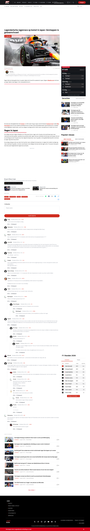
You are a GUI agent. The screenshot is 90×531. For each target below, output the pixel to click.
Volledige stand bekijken (72, 396)
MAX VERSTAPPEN (14, 6)
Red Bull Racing (24, 196)
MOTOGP (21, 6)
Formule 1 (22, 124)
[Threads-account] (55, 521)
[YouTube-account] (48, 521)
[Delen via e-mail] (58, 199)
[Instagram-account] (41, 521)
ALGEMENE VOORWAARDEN (67, 520)
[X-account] (34, 521)
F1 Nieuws (8, 36)
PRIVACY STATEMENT (79, 520)
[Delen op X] (52, 196)
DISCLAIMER (81, 523)
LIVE (41, 6)
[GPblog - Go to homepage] (8, 521)
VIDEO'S (30, 2)
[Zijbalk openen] (15, 2)
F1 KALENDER (42, 2)
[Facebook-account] (38, 521)
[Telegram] (55, 196)
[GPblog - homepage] (7, 2)
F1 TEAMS (48, 2)
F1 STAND (35, 2)
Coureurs (67, 359)
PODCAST (24, 2)
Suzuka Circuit (49, 124)
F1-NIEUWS (6, 6)
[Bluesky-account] (52, 521)
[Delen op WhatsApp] (45, 196)
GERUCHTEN (36, 6)
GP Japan (18, 196)
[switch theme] (73, 2)
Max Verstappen (12, 196)
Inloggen (82, 2)
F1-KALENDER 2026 (28, 6)
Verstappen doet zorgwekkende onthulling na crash (18, 529)
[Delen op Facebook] (49, 196)
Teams (78, 360)
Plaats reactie (32, 216)
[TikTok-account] (45, 521)
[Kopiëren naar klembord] (58, 196)
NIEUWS (19, 2)
